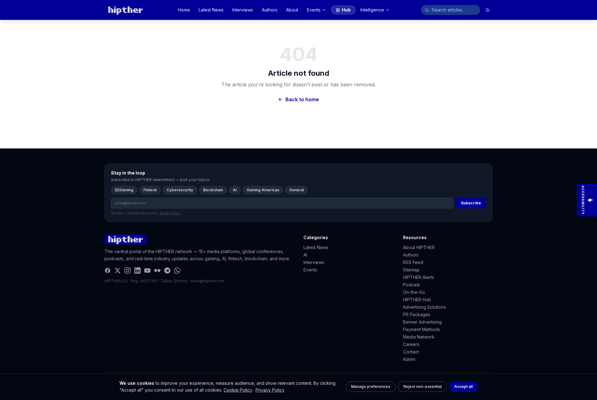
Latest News (211, 9)
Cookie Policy (238, 390)
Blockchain (213, 190)
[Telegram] (167, 270)
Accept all (463, 386)
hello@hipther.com (207, 281)
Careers (411, 344)
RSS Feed (413, 262)
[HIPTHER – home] (125, 10)
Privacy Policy (270, 390)
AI (235, 190)
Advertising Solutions (424, 307)
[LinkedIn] (137, 270)
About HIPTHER (419, 247)
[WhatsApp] (177, 270)
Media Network (418, 336)
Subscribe (471, 203)
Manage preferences (370, 386)
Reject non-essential (422, 386)
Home (184, 9)
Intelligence (372, 9)
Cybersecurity (180, 190)
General (296, 190)
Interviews (242, 9)
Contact (411, 351)
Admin (409, 359)
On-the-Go (414, 292)
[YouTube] (147, 270)
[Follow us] (488, 10)
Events (314, 9)
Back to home (302, 99)
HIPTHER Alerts (418, 277)
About (292, 9)
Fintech (150, 190)
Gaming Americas (263, 190)
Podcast (411, 284)
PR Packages (416, 314)
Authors (269, 9)
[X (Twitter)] (117, 270)
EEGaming (124, 190)
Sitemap (411, 269)
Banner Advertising (422, 322)
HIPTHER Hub (417, 299)
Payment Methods (421, 329)
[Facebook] (107, 270)
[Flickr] (157, 270)
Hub (346, 9)
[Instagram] (127, 270)
